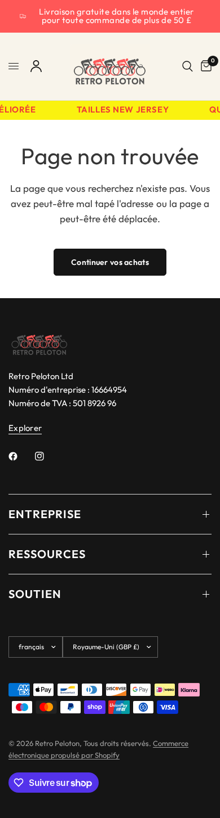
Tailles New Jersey (122, 110)
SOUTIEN (34, 594)
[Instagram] (47, 456)
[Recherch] (187, 66)
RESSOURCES (47, 554)
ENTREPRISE (44, 514)
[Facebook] (20, 456)
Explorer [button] (25, 428)
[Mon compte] (36, 66)
